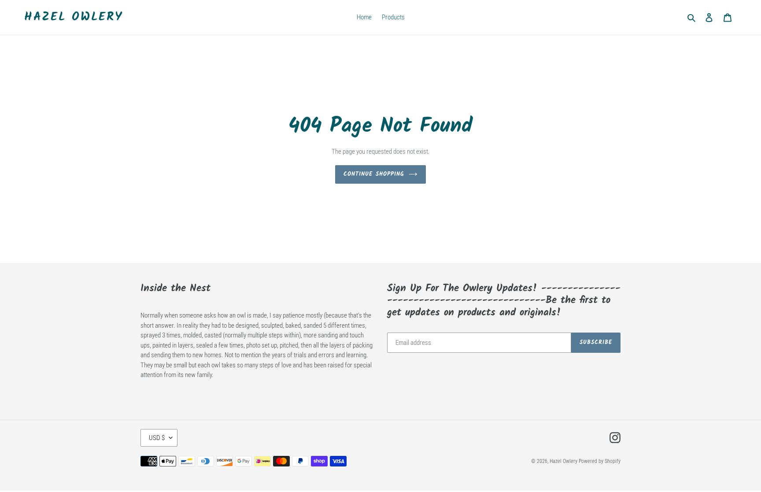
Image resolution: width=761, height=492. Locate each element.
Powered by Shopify (600, 461)
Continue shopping (374, 174)
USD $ (157, 438)
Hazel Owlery (73, 17)
